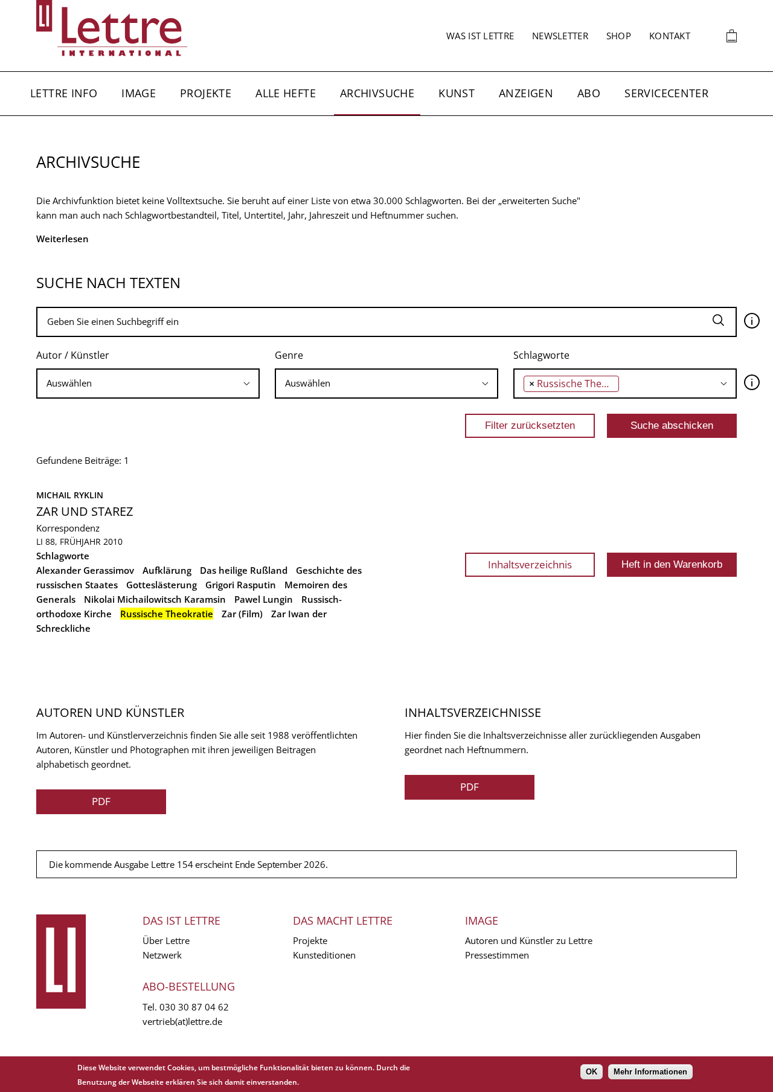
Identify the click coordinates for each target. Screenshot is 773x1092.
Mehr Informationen (650, 1071)
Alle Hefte (285, 93)
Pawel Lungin (263, 599)
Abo (588, 93)
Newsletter (560, 36)
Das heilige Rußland (243, 570)
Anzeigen (526, 93)
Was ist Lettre (480, 36)
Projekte (205, 93)
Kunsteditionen (324, 955)
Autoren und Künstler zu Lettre (528, 940)
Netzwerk (162, 955)
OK (591, 1071)
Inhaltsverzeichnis (530, 564)
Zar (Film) (242, 614)
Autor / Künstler (72, 355)
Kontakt (669, 36)
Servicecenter (666, 93)
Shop (618, 36)
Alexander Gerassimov (85, 570)
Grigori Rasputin (240, 585)
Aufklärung (167, 570)
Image (138, 93)
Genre (289, 355)
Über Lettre (166, 940)
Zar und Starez (84, 511)
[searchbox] (148, 383)
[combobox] (148, 383)
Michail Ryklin (69, 495)
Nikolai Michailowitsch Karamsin (155, 599)
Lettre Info (63, 93)
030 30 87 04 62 (194, 1007)
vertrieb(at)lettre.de (182, 1021)
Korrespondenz (68, 528)
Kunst (456, 93)
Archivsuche (377, 93)
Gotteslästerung (161, 585)
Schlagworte (541, 355)
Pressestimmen (497, 955)
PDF (101, 801)
